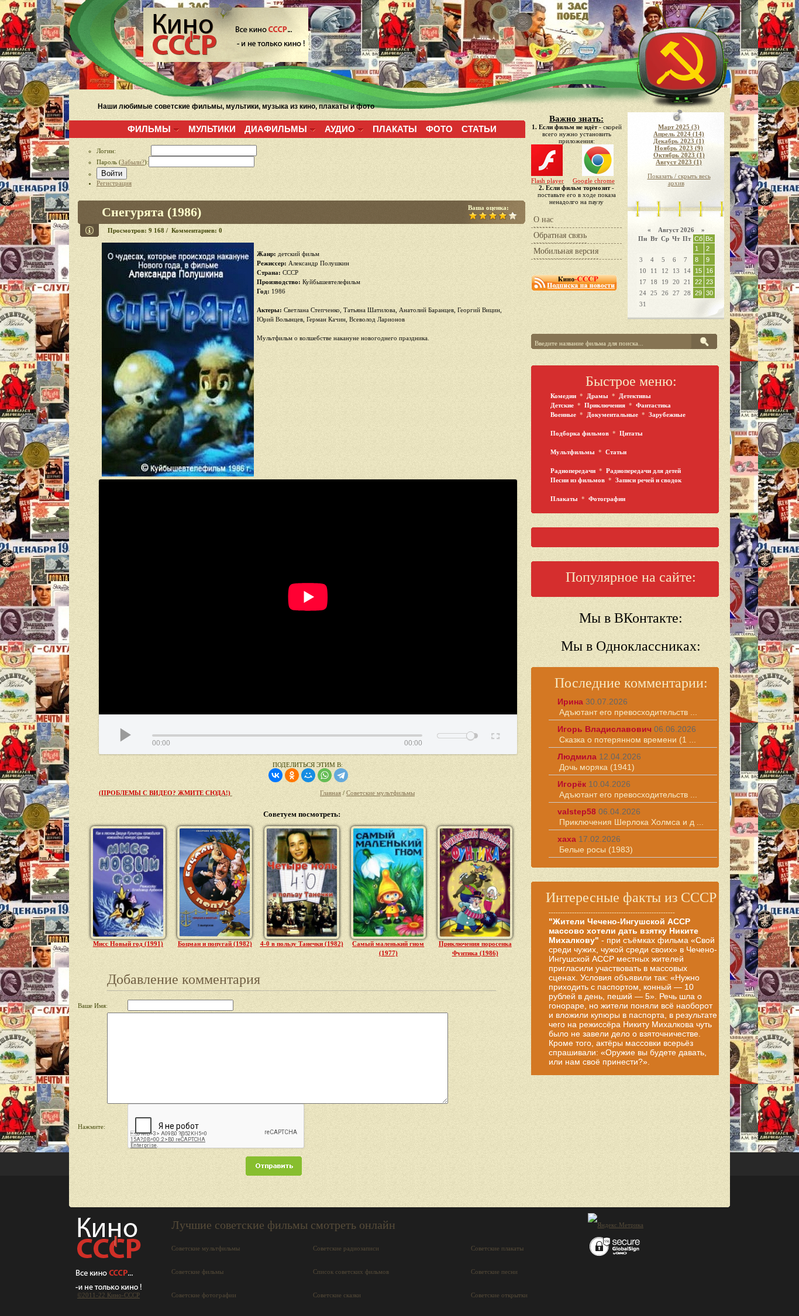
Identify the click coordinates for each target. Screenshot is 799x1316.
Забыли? (132, 161)
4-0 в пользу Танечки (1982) (301, 943)
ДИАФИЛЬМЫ (275, 129)
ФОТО (439, 129)
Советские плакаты (497, 1248)
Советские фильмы (197, 1271)
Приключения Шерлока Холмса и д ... (631, 822)
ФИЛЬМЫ (149, 129)
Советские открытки (499, 1294)
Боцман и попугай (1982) (215, 943)
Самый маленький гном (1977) (388, 948)
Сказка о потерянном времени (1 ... (627, 739)
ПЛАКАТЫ (395, 129)
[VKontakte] (275, 775)
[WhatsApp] (325, 775)
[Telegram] (341, 775)
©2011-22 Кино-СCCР (108, 1294)
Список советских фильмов (351, 1271)
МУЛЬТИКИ (212, 129)
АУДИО (340, 129)
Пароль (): (123, 161)
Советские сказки (337, 1294)
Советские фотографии (203, 1294)
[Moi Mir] (308, 775)
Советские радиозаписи (346, 1248)
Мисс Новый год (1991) (128, 943)
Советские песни (494, 1271)
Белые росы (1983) (596, 849)
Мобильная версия (565, 251)
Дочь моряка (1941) (597, 767)
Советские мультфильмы (380, 792)
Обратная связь (560, 235)
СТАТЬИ (479, 129)
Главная (330, 792)
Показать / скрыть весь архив (679, 179)
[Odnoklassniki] (292, 775)
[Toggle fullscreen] (495, 734)
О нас (543, 219)
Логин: (124, 150)
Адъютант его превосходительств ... (628, 712)
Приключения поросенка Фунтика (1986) (475, 948)
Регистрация (114, 182)
